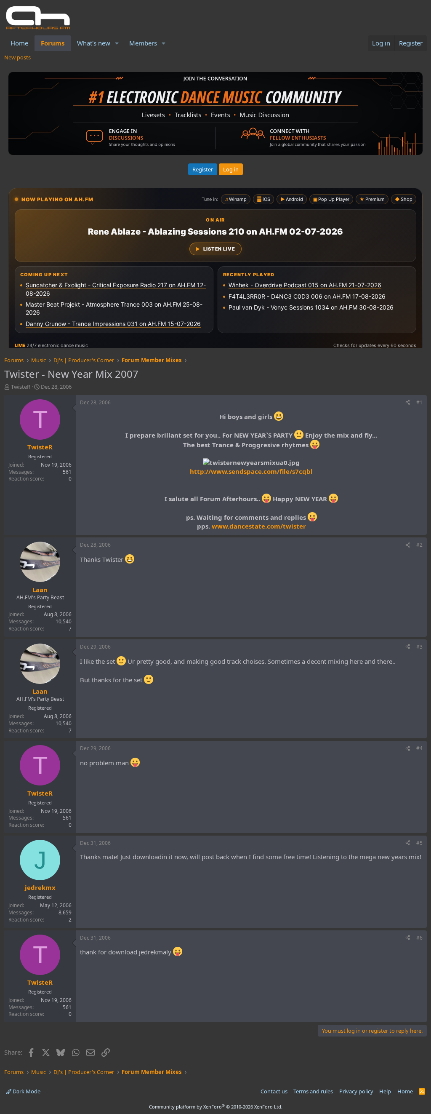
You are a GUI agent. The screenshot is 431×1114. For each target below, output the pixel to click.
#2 (419, 544)
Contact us (274, 1091)
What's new (93, 43)
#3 (419, 646)
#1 (419, 402)
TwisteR (20, 386)
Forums (52, 43)
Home (19, 43)
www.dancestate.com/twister (259, 526)
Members (143, 43)
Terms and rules (313, 1091)
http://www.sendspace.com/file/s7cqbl (251, 471)
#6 (419, 937)
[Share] (407, 403)
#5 (419, 843)
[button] (117, 43)
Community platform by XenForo (215, 1106)
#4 (419, 748)
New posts (17, 57)
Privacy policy (356, 1091)
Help (385, 1091)
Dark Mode (25, 1091)
